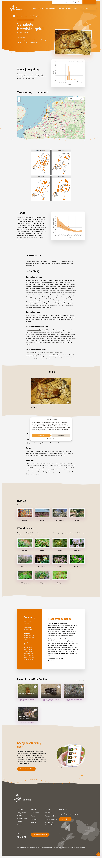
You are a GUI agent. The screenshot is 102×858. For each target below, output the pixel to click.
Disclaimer (76, 847)
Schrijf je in (65, 819)
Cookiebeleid (50, 438)
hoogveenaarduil (30, 342)
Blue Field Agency (63, 847)
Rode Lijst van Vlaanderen (43, 455)
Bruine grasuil (30, 352)
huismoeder (49, 352)
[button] (19, 98)
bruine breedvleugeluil (45, 332)
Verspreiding (21, 40)
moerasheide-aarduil (59, 342)
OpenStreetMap (79, 96)
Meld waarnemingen (40, 834)
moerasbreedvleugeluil (34, 330)
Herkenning (42, 40)
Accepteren (41, 435)
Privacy (71, 847)
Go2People (47, 847)
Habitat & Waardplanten (31, 42)
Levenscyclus (32, 40)
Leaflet (75, 96)
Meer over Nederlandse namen (63, 635)
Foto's (19, 42)
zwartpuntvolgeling (31, 355)
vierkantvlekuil (53, 355)
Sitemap (82, 847)
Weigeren (61, 435)
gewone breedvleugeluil (39, 336)
